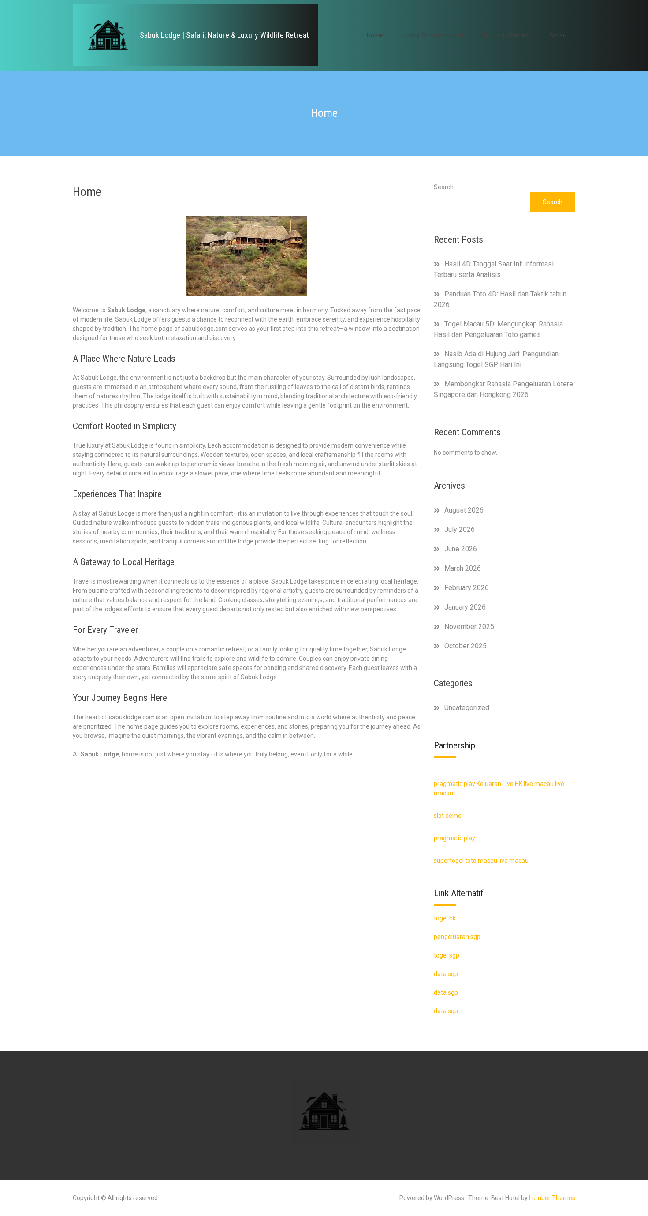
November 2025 (469, 626)
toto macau (481, 860)
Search (444, 187)
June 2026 (460, 549)
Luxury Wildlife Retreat (432, 35)
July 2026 (459, 529)
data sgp (446, 1010)
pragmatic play (454, 783)
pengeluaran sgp (457, 936)
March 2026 (462, 568)
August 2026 (464, 510)
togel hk (445, 918)
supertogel (449, 860)
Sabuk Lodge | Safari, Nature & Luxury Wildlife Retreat (224, 35)
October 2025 (465, 646)
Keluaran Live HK (499, 783)
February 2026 (466, 588)
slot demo (448, 815)
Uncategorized (466, 707)
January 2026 (465, 607)
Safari (557, 35)
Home (375, 35)
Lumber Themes (552, 1197)
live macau (539, 783)
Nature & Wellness (506, 35)
